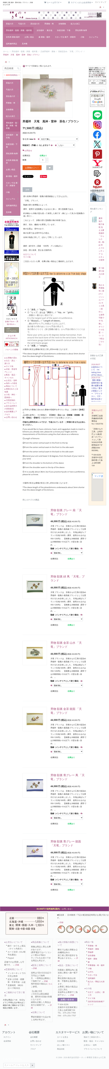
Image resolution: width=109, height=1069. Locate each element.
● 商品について (10, 386)
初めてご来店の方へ (92, 1037)
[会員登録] (97, 91)
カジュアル (93, 37)
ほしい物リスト (63, 1045)
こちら (49, 983)
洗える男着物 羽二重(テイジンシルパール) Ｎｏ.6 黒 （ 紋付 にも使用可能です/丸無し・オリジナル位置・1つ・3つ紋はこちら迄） (101, 315)
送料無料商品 (11, 43)
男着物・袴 (49, 23)
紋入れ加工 (75, 23)
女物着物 (62, 23)
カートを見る (62, 1037)
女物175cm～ (10, 321)
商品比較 (60, 1049)
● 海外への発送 (10, 383)
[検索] (18, 68)
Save (44, 176)
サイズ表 (27, 257)
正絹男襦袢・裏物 (47, 51)
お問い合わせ (35, 1041)
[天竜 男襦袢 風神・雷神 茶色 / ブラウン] (47, 93)
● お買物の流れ (10, 357)
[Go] (32, 1065)
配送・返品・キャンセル (94, 1041)
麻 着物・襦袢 (44, 37)
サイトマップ (35, 1045)
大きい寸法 (92, 975)
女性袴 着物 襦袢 (13, 37)
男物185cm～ (12, 322)
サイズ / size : (29, 139)
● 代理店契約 (9, 400)
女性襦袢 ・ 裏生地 (44, 30)
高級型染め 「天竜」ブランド (70, 51)
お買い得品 (29, 37)
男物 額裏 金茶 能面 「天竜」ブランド (66, 711)
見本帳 (24, 43)
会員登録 (7, 1041)
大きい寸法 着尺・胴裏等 (65, 37)
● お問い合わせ (10, 417)
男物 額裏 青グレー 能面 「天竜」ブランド (66, 843)
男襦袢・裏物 (93, 949)
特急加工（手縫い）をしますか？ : (38, 145)
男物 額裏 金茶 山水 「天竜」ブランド (66, 645)
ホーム (6, 51)
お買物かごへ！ (32, 167)
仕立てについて (29, 254)
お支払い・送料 (90, 1045)
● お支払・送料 (10, 380)
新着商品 (14, 75)
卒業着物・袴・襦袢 (96, 965)
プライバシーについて (93, 1049)
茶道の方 (9, 23)
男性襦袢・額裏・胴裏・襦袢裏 (19, 30)
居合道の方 (35, 23)
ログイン (7, 1037)
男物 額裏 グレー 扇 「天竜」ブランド (66, 512)
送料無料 (91, 978)
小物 (82, 37)
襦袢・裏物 (92, 958)
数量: (25, 160)
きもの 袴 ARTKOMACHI (11, 337)
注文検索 (60, 1041)
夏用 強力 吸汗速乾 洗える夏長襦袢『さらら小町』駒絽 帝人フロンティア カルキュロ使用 (101, 239)
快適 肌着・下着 (63, 30)
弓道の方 (22, 23)
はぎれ (90, 971)
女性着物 (91, 955)
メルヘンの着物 (11, 349)
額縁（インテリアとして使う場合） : (67, 548)
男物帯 (90, 952)
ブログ (33, 1049)
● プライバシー (10, 403)
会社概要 (34, 1037)
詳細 (61, 922)
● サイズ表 (8, 366)
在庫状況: (26, 155)
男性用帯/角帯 (81, 30)
